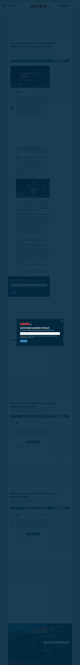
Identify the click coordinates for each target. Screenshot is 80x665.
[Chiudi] (62, 321)
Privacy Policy (44, 336)
